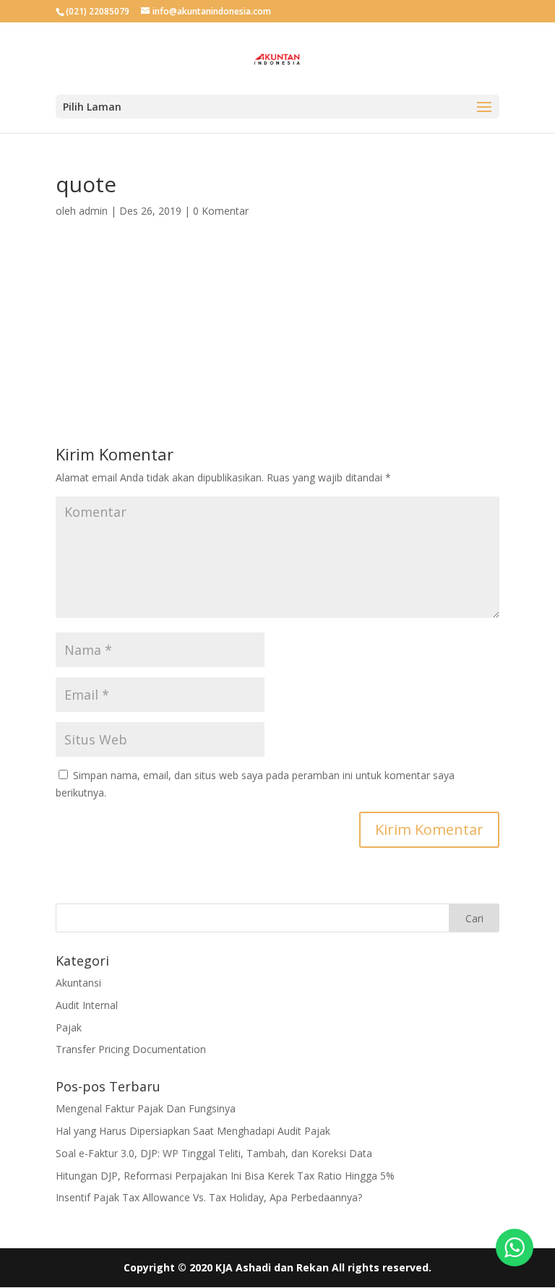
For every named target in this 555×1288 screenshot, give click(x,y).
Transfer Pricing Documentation (131, 1049)
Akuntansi (78, 982)
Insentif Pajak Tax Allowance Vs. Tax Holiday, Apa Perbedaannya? (209, 1197)
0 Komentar (221, 211)
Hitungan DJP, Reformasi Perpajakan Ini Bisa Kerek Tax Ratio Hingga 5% (225, 1175)
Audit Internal (87, 1005)
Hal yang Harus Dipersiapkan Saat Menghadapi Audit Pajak (193, 1131)
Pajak (69, 1027)
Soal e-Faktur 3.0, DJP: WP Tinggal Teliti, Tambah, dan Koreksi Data (214, 1153)
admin (93, 211)
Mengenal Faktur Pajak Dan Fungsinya (146, 1108)
